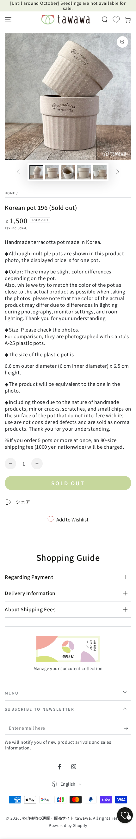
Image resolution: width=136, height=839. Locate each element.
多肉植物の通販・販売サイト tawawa (56, 818)
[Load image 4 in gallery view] (84, 172)
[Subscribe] (127, 728)
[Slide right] (118, 172)
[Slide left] (18, 172)
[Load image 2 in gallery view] (52, 172)
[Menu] (8, 19)
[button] (104, 19)
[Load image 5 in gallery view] (100, 172)
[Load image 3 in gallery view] (68, 172)
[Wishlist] (116, 19)
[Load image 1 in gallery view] (36, 172)
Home (10, 193)
